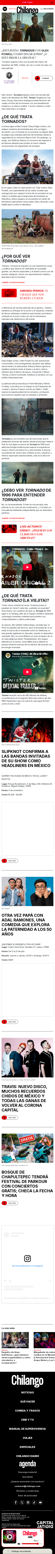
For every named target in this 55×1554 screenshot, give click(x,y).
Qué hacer (37, 1350)
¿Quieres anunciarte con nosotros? (27, 1481)
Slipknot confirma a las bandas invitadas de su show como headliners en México (26, 758)
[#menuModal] (5, 9)
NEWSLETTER (12, 8)
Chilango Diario (27, 1456)
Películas (25, 78)
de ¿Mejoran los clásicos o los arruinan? (36, 532)
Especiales (27, 1447)
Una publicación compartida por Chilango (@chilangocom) (28, 1298)
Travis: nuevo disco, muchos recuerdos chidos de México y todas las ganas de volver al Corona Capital (24, 1098)
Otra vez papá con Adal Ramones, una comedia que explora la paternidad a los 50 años (27, 924)
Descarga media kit (27, 1472)
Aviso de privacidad (27, 1495)
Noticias (5, 1350)
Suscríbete (27, 1477)
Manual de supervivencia (27, 1428)
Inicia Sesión (48, 9)
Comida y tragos (27, 1410)
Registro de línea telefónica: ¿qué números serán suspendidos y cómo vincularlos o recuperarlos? (16, 1357)
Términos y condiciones (27, 1491)
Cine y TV (27, 1419)
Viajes (27, 1437)
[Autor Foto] (9, 75)
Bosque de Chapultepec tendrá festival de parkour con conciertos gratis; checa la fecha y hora (27, 1184)
